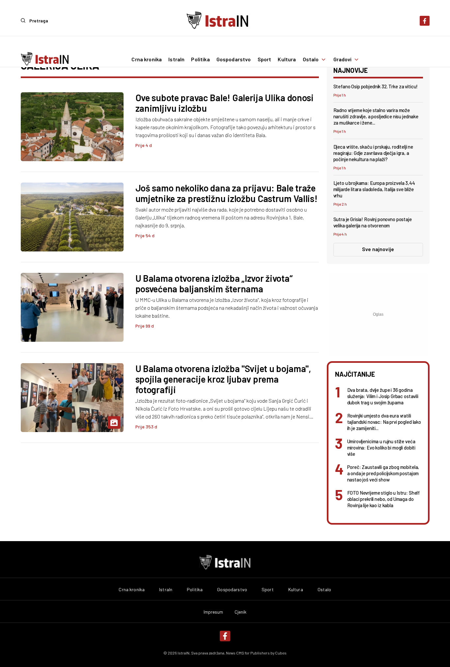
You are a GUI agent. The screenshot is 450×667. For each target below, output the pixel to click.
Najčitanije (355, 374)
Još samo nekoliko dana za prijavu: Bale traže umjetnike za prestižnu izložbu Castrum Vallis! (226, 193)
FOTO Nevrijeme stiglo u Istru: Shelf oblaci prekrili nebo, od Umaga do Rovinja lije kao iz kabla (383, 499)
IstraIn (176, 59)
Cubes (281, 653)
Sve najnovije (378, 249)
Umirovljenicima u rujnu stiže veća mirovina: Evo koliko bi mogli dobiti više (381, 447)
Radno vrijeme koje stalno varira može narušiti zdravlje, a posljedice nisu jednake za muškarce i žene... (375, 116)
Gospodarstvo (233, 59)
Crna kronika (146, 59)
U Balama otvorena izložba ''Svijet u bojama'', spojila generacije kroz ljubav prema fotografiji (223, 379)
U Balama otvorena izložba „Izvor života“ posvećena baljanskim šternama (214, 283)
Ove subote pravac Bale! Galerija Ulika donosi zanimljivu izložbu (224, 102)
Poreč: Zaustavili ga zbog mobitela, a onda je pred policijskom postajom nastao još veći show (383, 473)
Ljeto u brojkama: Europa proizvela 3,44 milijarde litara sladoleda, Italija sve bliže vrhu (374, 189)
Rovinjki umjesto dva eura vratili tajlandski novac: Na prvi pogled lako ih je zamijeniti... (384, 422)
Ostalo (311, 59)
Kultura (287, 59)
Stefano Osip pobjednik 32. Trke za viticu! (375, 86)
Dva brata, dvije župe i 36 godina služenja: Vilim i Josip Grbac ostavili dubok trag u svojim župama (382, 396)
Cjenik (241, 612)
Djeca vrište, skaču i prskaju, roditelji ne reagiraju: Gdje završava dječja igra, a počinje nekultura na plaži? (373, 153)
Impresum (213, 612)
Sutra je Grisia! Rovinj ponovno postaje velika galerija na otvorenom (372, 222)
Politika (200, 59)
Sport (264, 59)
